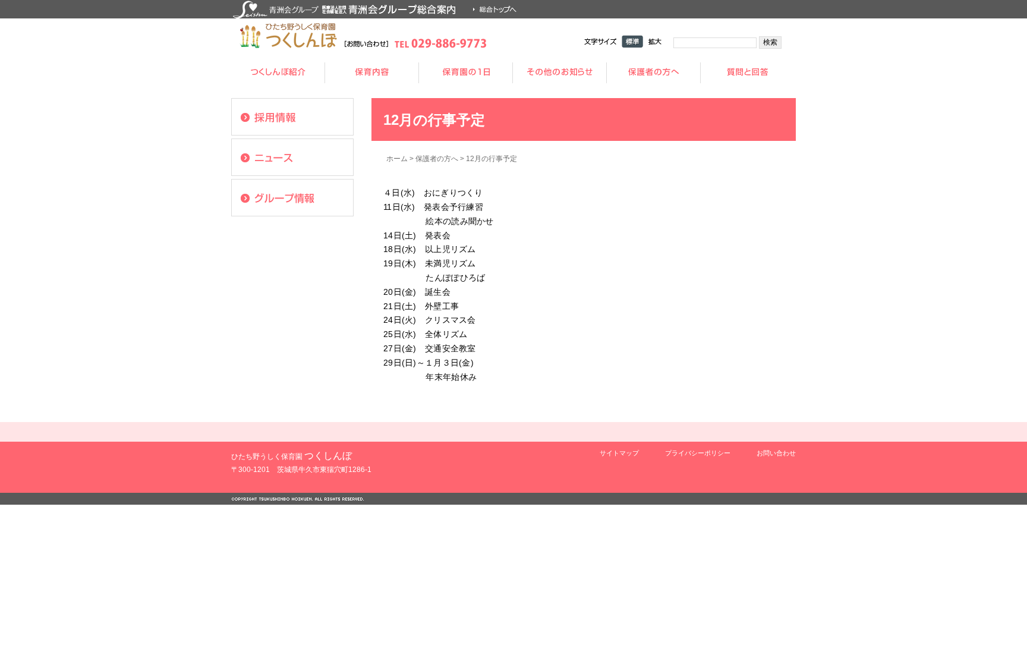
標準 (632, 41)
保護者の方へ (654, 72)
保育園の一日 (466, 72)
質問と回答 (747, 72)
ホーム (397, 159)
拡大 (655, 41)
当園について (278, 72)
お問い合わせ (776, 453)
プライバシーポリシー (697, 453)
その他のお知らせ (560, 72)
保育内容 (372, 72)
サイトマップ (619, 453)
